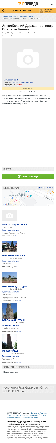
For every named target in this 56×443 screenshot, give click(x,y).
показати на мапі (45, 188)
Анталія (16, 230)
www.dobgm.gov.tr (11, 80)
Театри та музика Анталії (23, 82)
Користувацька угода (30, 417)
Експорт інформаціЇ (30, 415)
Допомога (35, 413)
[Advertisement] (28, 136)
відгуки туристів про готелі (28, 422)
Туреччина (6, 230)
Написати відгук (30, 176)
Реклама (43, 413)
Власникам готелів (14, 415)
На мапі (17, 236)
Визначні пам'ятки (22, 10)
